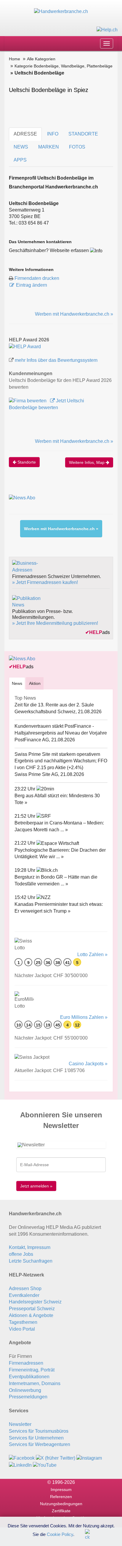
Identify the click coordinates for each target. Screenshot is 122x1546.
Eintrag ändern (31, 285)
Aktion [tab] (35, 683)
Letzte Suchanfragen (30, 1260)
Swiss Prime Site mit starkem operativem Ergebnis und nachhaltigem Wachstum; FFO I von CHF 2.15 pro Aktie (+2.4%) (61, 761)
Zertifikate (61, 1510)
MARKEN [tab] (48, 146)
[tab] (17, 683)
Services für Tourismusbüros (38, 1431)
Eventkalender (24, 1295)
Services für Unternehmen (36, 1437)
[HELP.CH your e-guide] (107, 29)
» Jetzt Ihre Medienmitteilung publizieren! (55, 623)
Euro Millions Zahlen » (83, 1017)
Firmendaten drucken (37, 278)
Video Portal (22, 1329)
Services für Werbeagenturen (39, 1444)
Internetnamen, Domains (34, 1383)
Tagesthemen (23, 1322)
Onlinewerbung (25, 1390)
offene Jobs (21, 1254)
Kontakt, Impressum (29, 1247)
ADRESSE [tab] (25, 133)
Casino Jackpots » (88, 1063)
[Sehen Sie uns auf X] (55, 1458)
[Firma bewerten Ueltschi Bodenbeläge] (28, 400)
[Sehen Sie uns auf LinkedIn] (20, 1464)
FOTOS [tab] (77, 146)
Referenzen (61, 1496)
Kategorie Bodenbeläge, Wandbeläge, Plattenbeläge (64, 66)
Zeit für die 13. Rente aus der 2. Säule (54, 704)
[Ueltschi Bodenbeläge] (25, 346)
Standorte (26, 462)
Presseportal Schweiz (32, 1308)
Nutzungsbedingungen (61, 1503)
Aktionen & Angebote (31, 1315)
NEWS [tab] (21, 146)
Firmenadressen (26, 1363)
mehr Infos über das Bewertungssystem (56, 360)
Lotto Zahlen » (92, 954)
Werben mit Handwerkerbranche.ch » (74, 314)
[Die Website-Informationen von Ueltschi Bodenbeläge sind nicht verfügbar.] (96, 250)
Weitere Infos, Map (87, 462)
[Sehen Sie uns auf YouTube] (45, 1464)
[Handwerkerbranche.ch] (61, 11)
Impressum (61, 1489)
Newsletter (20, 1424)
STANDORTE (83, 133)
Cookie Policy (60, 1534)
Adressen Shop (25, 1288)
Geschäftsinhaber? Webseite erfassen (49, 250)
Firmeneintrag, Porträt (31, 1369)
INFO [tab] (52, 133)
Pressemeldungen (28, 1396)
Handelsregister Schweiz (35, 1301)
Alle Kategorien (41, 59)
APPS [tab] (20, 159)
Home (14, 59)
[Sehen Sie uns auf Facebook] (22, 1458)
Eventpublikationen (29, 1376)
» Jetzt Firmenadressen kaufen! (45, 582)
